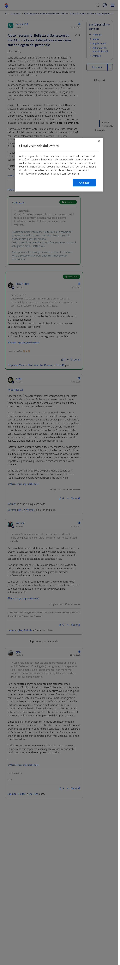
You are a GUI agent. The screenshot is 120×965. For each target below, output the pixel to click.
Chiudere (84, 182)
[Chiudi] (99, 141)
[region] (59, 165)
